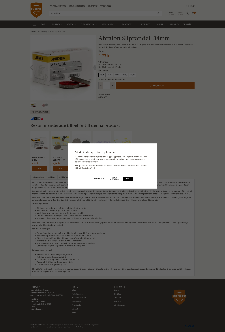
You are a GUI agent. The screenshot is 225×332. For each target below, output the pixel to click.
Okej (127, 179)
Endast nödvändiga (114, 179)
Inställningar (99, 179)
